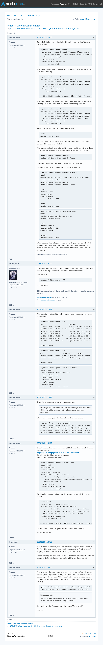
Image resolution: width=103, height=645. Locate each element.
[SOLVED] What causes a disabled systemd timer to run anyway (44, 28)
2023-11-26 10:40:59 (44, 542)
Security (83, 4)
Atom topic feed (90, 633)
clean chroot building (44, 297)
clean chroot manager (47, 300)
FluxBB (92, 637)
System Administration (28, 25)
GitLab (76, 4)
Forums (63, 4)
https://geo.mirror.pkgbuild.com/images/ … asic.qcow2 (58, 453)
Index (9, 15)
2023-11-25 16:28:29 (44, 397)
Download (97, 4)
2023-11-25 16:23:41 (44, 309)
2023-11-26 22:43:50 (44, 567)
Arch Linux (12, 3)
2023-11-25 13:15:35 (44, 37)
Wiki (69, 4)
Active (82, 19)
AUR (90, 4)
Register (31, 15)
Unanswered (90, 19)
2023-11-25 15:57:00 (44, 263)
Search (22, 15)
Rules (16, 15)
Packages (54, 4)
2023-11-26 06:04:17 (44, 443)
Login (38, 15)
